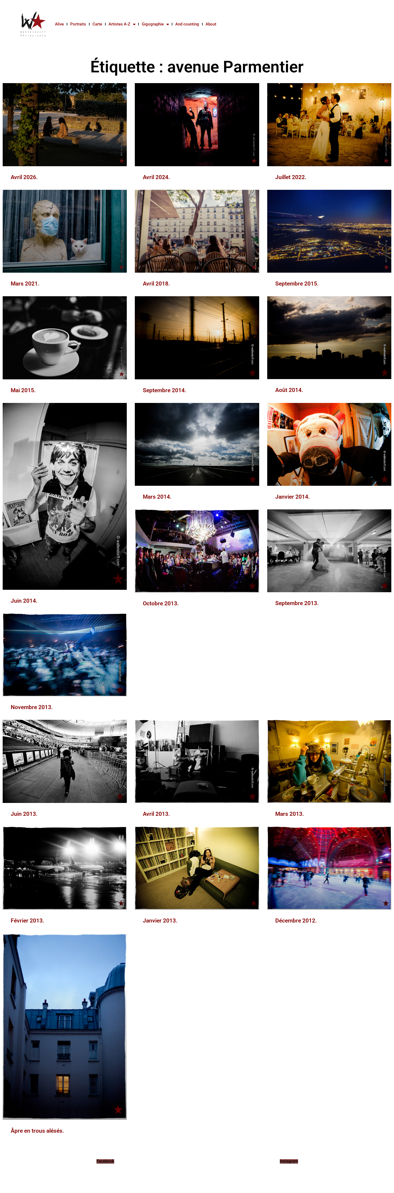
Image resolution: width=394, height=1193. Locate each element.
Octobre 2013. (161, 603)
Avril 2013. (156, 814)
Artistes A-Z (119, 24)
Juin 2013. (24, 814)
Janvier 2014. (292, 497)
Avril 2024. (156, 177)
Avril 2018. (156, 283)
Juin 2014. (24, 601)
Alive (59, 24)
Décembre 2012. (296, 920)
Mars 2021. (25, 283)
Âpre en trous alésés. (37, 1131)
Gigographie (153, 24)
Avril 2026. (24, 177)
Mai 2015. (23, 390)
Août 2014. (289, 390)
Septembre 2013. (297, 603)
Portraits (78, 24)
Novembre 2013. (32, 707)
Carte (97, 24)
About (211, 24)
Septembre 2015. (297, 283)
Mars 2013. (289, 814)
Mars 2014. (157, 497)
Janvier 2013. (160, 920)
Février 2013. (27, 920)
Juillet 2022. (290, 177)
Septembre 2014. (164, 390)
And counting (187, 24)
